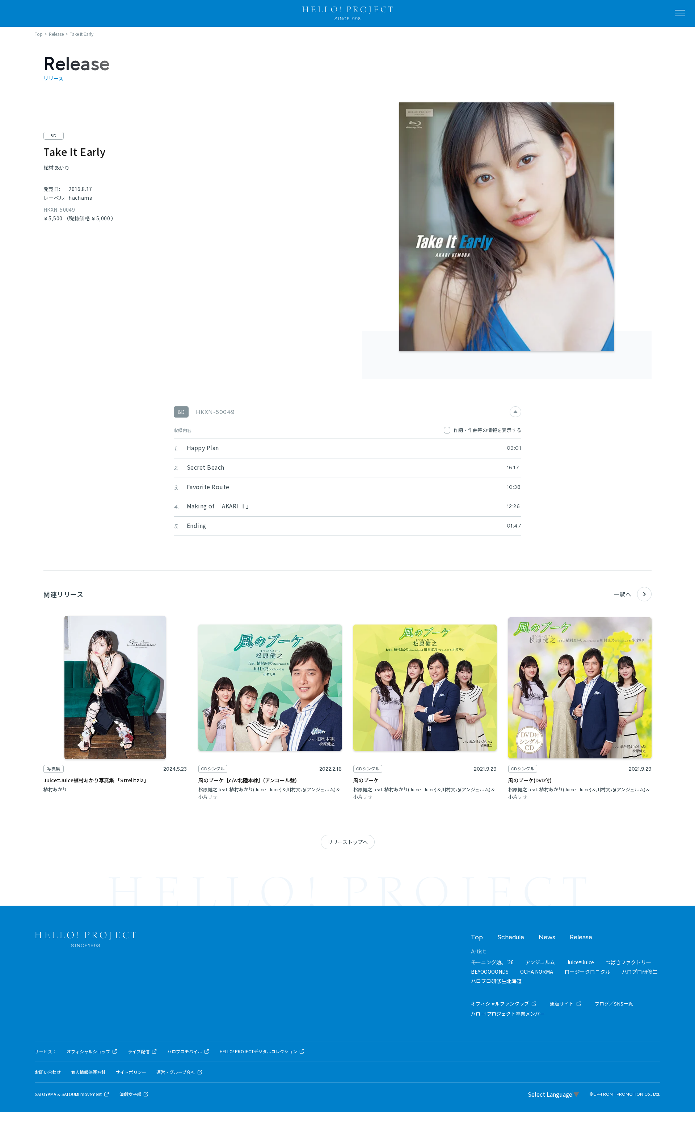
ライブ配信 (138, 1051)
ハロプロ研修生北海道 (496, 981)
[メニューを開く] (680, 13)
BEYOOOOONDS (490, 971)
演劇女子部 (130, 1094)
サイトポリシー (131, 1072)
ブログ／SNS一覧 (614, 1003)
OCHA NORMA (536, 971)
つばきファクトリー (628, 962)
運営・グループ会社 (175, 1072)
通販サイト (562, 1003)
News (547, 937)
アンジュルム (540, 962)
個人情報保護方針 (88, 1072)
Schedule (510, 937)
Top (477, 937)
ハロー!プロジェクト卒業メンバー (508, 1013)
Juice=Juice (580, 962)
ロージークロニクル (587, 971)
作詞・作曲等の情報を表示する (487, 430)
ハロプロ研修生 (639, 971)
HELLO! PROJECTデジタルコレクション (258, 1051)
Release (581, 937)
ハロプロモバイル (184, 1051)
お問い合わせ (48, 1072)
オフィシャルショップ (88, 1051)
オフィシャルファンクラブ (500, 1003)
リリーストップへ (348, 842)
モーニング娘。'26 (492, 962)
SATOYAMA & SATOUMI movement (68, 1094)
